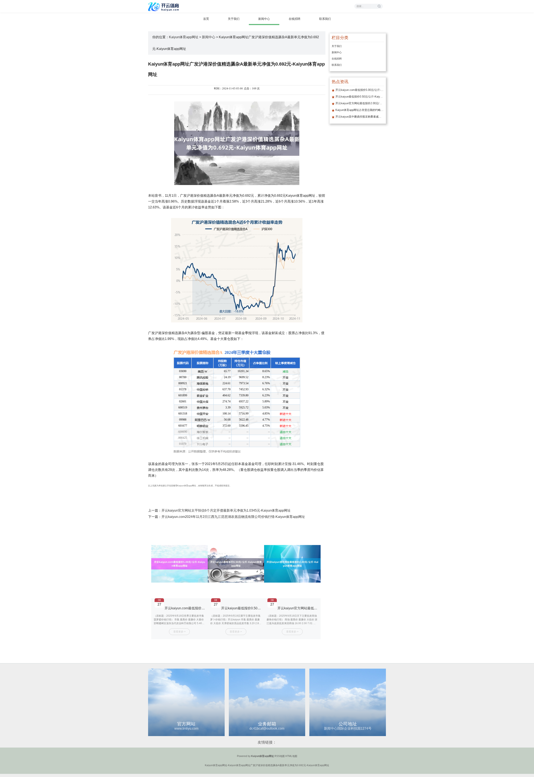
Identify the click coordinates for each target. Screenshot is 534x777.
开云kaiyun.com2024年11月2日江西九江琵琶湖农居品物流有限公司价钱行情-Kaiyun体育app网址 (233, 516)
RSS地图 (280, 756)
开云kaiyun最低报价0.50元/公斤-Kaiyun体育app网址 (260, 608)
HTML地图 (291, 756)
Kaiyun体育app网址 (183, 37)
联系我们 (325, 18)
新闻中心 (264, 18)
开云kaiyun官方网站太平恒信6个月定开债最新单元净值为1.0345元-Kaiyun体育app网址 (226, 510)
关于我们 (233, 18)
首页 (206, 18)
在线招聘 (294, 18)
